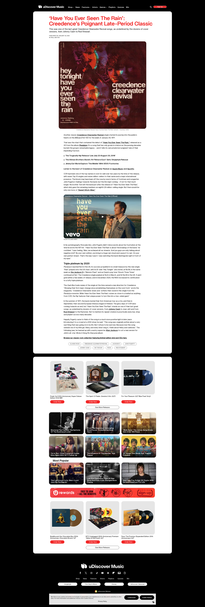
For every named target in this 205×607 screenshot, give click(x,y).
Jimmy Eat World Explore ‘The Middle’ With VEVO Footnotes (92, 164)
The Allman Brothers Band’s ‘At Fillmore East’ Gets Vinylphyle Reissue (96, 160)
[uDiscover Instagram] (91, 573)
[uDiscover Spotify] (108, 573)
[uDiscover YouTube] (102, 573)
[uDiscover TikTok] (96, 573)
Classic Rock (75, 344)
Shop (70, 7)
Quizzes (120, 7)
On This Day (98, 348)
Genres (102, 7)
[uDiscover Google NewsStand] (119, 573)
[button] (67, 382)
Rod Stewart (120, 348)
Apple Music (117, 169)
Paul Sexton (55, 37)
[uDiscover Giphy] (124, 573)
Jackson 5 (116, 344)
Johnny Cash (84, 348)
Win (127, 7)
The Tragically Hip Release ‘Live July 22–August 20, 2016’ (90, 156)
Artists (95, 7)
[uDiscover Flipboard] (113, 573)
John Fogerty (130, 344)
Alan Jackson (112, 330)
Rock (109, 348)
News (77, 7)
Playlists (112, 7)
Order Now (57, 402)
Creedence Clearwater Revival (96, 344)
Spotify (130, 169)
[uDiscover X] (85, 573)
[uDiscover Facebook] (80, 573)
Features (85, 7)
